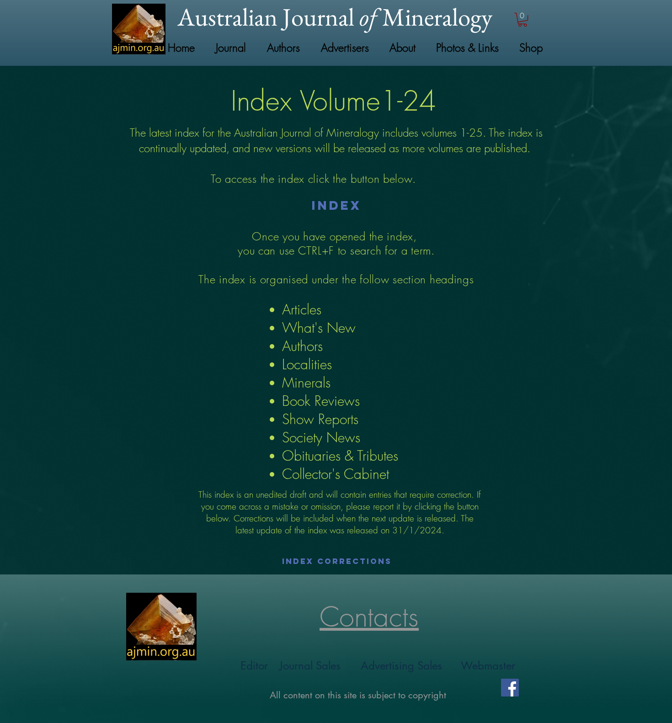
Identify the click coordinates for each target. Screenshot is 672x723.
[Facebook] (510, 687)
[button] (522, 20)
